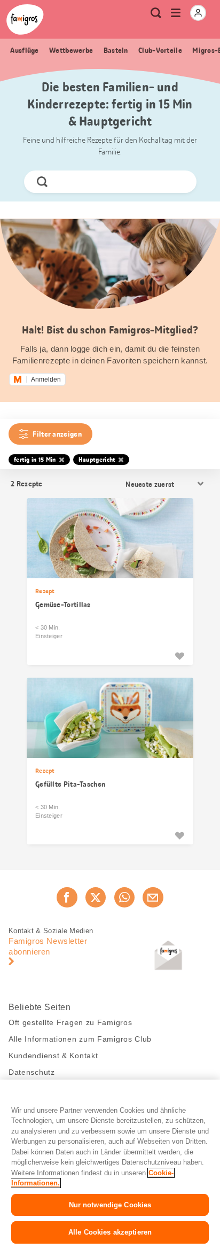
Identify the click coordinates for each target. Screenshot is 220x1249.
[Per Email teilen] (153, 897)
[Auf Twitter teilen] (95, 897)
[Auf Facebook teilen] (67, 897)
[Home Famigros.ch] (25, 19)
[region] (110, 1164)
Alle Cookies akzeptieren (110, 1232)
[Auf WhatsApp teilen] (124, 897)
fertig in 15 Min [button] (35, 459)
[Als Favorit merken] (179, 655)
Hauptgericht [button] (97, 459)
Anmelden (46, 379)
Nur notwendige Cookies (110, 1205)
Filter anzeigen (57, 434)
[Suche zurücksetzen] (179, 181)
